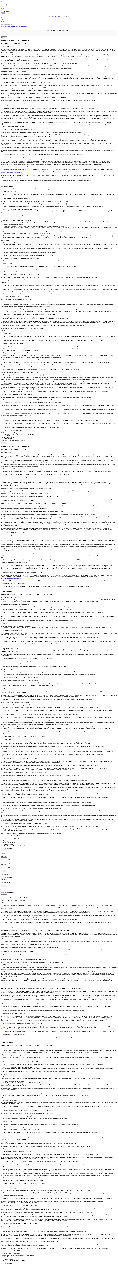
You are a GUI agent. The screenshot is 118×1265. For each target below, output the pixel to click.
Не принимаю (4, 848)
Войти (2, 13)
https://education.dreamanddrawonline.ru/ (11, 172)
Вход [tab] (5, 4)
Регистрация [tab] (7, 5)
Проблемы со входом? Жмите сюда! (59, 16)
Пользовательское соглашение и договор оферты (14, 26)
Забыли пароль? (5, 11)
